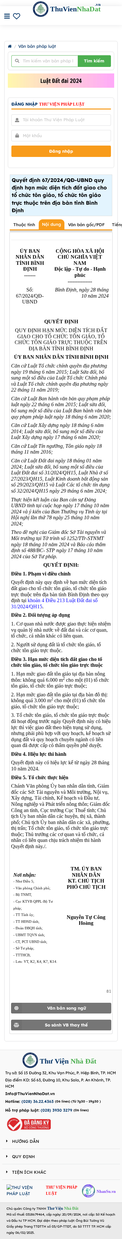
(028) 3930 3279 (56, 1110)
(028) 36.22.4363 (37, 1101)
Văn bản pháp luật (37, 46)
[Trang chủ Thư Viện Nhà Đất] (10, 46)
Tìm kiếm (94, 60)
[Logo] (30, 1061)
